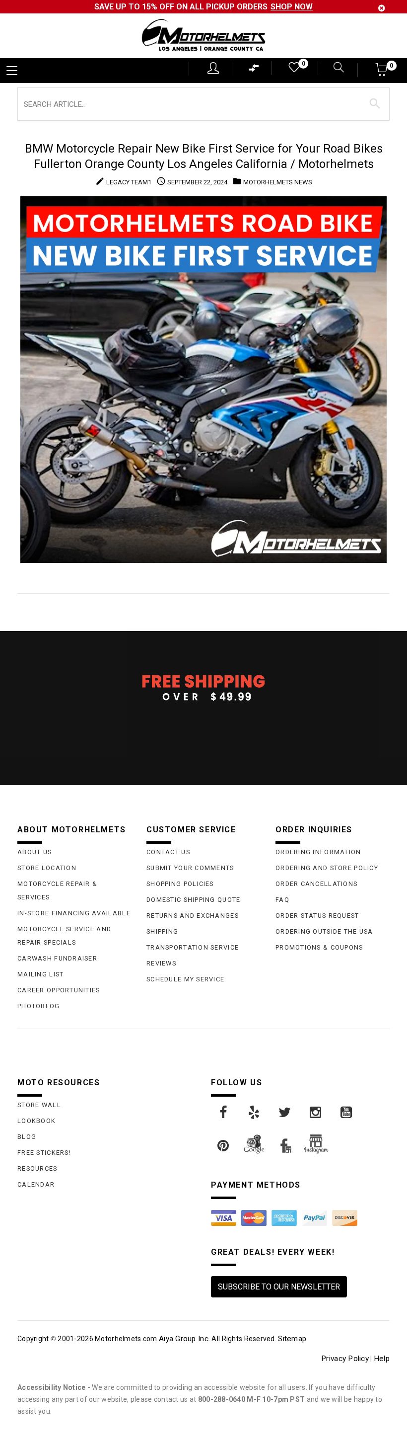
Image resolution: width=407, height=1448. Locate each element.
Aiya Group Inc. (184, 1338)
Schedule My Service (185, 979)
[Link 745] (316, 1113)
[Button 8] (375, 104)
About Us (34, 852)
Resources (37, 1168)
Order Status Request (317, 915)
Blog (26, 1136)
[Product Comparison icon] (254, 70)
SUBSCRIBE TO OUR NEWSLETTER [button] (279, 1286)
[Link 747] (224, 1146)
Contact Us (168, 852)
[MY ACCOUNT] (213, 68)
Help (382, 1358)
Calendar (36, 1184)
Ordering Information (318, 852)
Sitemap (292, 1338)
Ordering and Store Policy (326, 868)
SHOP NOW (292, 6)
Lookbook (36, 1121)
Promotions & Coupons (319, 947)
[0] (293, 69)
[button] (382, 73)
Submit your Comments (190, 868)
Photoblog (38, 1006)
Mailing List (40, 974)
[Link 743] (255, 1113)
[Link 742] (224, 1113)
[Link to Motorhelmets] (203, 36)
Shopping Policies (180, 883)
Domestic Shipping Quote (193, 899)
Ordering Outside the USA (324, 931)
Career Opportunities (58, 990)
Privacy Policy (345, 1358)
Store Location (46, 868)
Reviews (161, 963)
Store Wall (39, 1105)
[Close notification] (381, 8)
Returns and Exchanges (192, 915)
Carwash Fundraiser (57, 958)
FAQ (282, 899)
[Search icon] (336, 68)
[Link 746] (347, 1113)
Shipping (162, 931)
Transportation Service (192, 947)
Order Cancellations (316, 883)
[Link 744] (285, 1113)
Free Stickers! (44, 1152)
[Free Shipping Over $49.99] (203, 687)
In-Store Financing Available (74, 913)
